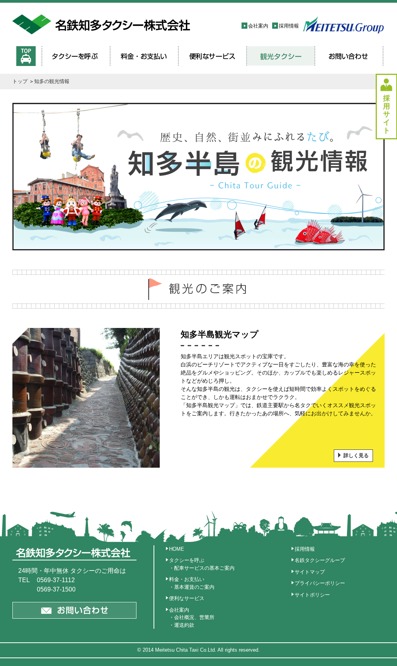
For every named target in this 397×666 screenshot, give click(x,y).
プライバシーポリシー (320, 583)
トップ (20, 81)
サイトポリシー (312, 595)
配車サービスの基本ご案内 (204, 568)
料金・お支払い (186, 579)
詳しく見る (356, 455)
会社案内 (258, 26)
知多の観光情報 (51, 81)
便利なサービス (186, 598)
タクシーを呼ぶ (186, 560)
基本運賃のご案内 (194, 587)
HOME (176, 549)
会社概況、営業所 (194, 617)
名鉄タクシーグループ (320, 560)
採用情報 (289, 26)
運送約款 (184, 625)
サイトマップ (310, 572)
